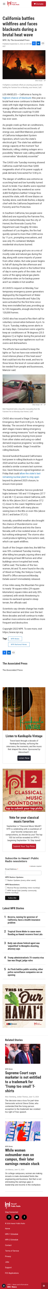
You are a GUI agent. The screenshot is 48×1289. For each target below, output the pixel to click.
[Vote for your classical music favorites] (24, 790)
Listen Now (24, 758)
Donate (39, 4)
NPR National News (19, 644)
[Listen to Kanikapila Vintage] (24, 708)
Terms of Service (12, 1251)
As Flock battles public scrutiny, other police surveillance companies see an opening (25, 972)
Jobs (7, 1262)
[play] (4, 1285)
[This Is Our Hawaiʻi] (24, 1006)
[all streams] (44, 1286)
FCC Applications (12, 1273)
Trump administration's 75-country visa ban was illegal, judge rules (26, 959)
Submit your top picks (24, 846)
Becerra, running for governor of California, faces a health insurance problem (24, 920)
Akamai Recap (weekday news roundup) (23, 888)
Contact (8, 1245)
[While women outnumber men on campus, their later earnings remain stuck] (22, 1131)
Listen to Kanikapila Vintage (24, 736)
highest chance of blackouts (17, 98)
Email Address (11, 869)
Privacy (8, 1256)
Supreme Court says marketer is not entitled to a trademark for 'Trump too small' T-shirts (23, 1082)
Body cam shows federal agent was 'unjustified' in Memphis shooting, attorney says (24, 946)
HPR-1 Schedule (11, 1234)
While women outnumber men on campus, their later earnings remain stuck (22, 1157)
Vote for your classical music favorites (24, 819)
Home (7, 1229)
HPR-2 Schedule (11, 1240)
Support (8, 1268)
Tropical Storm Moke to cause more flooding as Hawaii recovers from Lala (25, 933)
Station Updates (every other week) (21, 880)
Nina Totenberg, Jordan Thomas (16, 1097)
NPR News (15, 639)
